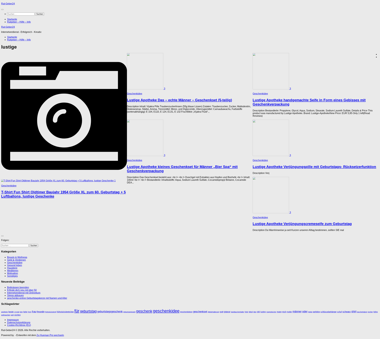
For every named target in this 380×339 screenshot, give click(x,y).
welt (12, 315)
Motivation (12, 273)
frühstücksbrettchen (65, 312)
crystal (16, 312)
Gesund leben (14, 265)
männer (297, 311)
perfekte (316, 312)
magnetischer (271, 312)
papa (310, 312)
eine (21, 312)
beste (11, 312)
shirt (353, 311)
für (76, 310)
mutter (289, 312)
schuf (339, 312)
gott (221, 312)
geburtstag (88, 311)
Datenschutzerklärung (18, 322)
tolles (375, 312)
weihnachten (5, 315)
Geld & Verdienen (16, 260)
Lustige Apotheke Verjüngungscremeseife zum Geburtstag (302, 224)
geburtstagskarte (129, 312)
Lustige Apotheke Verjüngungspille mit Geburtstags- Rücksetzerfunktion (314, 167)
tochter (370, 312)
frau (34, 311)
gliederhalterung (213, 312)
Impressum (13, 320)
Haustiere (12, 268)
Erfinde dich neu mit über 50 (22, 290)
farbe (25, 312)
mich (284, 312)
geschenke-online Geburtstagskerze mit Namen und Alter (37, 298)
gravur (227, 311)
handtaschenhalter (237, 312)
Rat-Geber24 (8, 3)
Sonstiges (12, 276)
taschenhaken (362, 312)
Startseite (12, 19)
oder (305, 311)
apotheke (4, 312)
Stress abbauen (15, 295)
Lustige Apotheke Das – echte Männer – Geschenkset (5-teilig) (179, 100)
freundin (41, 311)
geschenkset (200, 311)
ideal (251, 312)
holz (246, 312)
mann (279, 312)
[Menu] (2, 9)
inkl (258, 312)
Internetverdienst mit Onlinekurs (23, 292)
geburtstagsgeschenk (110, 311)
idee (254, 312)
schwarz (346, 311)
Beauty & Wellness (17, 257)
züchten (17, 315)
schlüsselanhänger (328, 312)
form (29, 312)
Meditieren (12, 270)
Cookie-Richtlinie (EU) (19, 325)
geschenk (144, 311)
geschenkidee (166, 311)
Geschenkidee (8, 185)
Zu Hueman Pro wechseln (50, 335)
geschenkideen (186, 312)
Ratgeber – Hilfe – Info (19, 22)
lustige (263, 312)
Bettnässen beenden (18, 287)
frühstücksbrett (50, 312)
